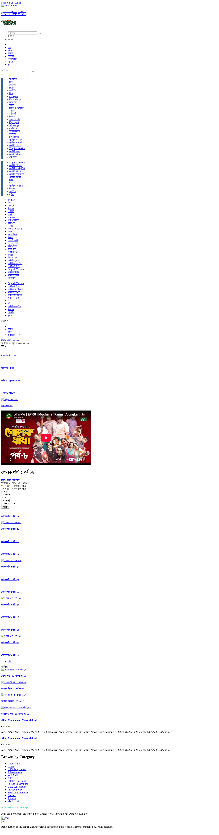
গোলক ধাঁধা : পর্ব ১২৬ (10, 591)
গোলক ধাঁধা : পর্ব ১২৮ (10, 566)
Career (11, 766)
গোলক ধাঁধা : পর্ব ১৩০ (10, 541)
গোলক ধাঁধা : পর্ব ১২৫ (10, 604)
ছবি (10, 182)
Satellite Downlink (17, 781)
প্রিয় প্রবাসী (14, 122)
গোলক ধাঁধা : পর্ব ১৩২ (10, 516)
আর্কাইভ (12, 191)
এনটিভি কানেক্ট (15, 154)
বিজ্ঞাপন (12, 188)
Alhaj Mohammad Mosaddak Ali (19, 720)
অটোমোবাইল (14, 131)
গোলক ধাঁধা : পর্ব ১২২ (10, 642)
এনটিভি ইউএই (15, 145)
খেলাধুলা (12, 84)
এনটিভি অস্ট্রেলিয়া (17, 168)
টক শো (10, 61)
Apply (5, 507)
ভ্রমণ (11, 110)
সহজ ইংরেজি (14, 119)
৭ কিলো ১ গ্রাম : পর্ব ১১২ (9, 393)
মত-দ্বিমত (13, 96)
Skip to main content (11, 2)
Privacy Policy (15, 789)
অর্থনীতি (12, 90)
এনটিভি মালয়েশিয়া (16, 142)
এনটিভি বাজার (14, 151)
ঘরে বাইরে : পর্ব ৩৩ (7, 368)
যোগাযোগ (13, 157)
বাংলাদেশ (13, 79)
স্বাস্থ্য (11, 105)
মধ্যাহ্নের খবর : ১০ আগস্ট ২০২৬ (15, 713)
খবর (9, 47)
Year (3, 497)
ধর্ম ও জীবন (13, 113)
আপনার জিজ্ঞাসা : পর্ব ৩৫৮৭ (12, 701)
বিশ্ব (11, 81)
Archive (12, 798)
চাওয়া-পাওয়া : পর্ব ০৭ (8, 355)
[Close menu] (2, 74)
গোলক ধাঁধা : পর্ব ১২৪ (10, 617)
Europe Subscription (18, 783)
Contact (12, 795)
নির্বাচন (12, 116)
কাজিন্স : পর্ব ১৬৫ (7, 405)
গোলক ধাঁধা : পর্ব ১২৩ (10, 629)
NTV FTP (13, 778)
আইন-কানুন (14, 125)
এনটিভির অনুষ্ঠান (16, 185)
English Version (17, 148)
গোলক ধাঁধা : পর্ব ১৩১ (10, 528)
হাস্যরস (12, 134)
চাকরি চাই (13, 128)
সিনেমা (10, 53)
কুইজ (11, 194)
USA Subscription (17, 786)
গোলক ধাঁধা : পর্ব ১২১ (10, 655)
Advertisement (15, 772)
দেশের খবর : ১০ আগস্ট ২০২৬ (13, 675)
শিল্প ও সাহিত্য (15, 99)
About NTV (14, 763)
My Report (13, 801)
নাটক (10, 50)
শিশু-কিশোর (14, 136)
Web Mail (13, 775)
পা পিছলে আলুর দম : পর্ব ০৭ (10, 380)
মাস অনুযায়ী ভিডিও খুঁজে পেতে (13, 485)
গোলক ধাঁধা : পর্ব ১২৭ (10, 579)
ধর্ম (9, 64)
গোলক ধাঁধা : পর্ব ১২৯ (10, 554)
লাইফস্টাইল (12, 59)
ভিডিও (12, 180)
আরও (10, 661)
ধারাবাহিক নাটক (13, 13)
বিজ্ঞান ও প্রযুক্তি (16, 108)
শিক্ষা (11, 93)
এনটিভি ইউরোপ (15, 139)
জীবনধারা (13, 102)
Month (4, 491)
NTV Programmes (17, 769)
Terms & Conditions (18, 792)
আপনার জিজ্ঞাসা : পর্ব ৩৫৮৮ (12, 688)
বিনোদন (11, 56)
